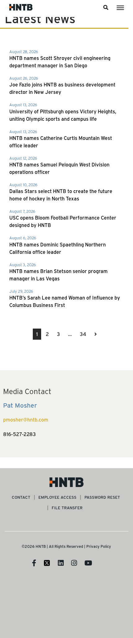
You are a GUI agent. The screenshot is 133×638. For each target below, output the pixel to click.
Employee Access (57, 497)
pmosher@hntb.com (25, 419)
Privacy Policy (98, 546)
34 (83, 334)
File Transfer (67, 507)
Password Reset (102, 497)
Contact (21, 497)
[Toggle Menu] (120, 8)
